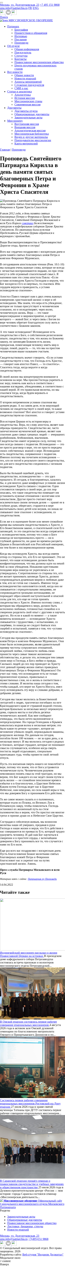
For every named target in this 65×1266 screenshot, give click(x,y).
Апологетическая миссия (30, 130)
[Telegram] (3, 13)
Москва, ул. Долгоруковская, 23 (19, 4)
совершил (27, 223)
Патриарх (13, 26)
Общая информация (26, 49)
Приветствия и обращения (30, 32)
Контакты (20, 59)
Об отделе (13, 46)
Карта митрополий (26, 143)
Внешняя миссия (24, 127)
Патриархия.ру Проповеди (42, 879)
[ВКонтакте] (9, 13)
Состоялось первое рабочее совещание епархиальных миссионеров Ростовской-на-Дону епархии (30, 1103)
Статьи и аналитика (19, 91)
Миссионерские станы (28, 101)
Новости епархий (25, 78)
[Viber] (14, 13)
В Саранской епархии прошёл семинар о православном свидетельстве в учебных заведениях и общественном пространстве (32, 1184)
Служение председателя (29, 85)
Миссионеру (15, 120)
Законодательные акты (28, 117)
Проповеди (21, 42)
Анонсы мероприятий (28, 81)
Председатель (22, 52)
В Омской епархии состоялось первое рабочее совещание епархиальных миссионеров (28, 1023)
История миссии (24, 98)
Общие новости (24, 75)
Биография (21, 29)
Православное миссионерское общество (39, 62)
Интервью (20, 36)
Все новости (15, 72)
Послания (20, 39)
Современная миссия (27, 104)
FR (30, 8)
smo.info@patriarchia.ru (14, 8)
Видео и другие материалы (31, 137)
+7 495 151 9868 (50, 4)
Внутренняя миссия (26, 124)
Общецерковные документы (31, 114)
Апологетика (22, 94)
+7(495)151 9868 (38, 1239)
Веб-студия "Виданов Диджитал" (43, 1254)
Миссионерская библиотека (31, 133)
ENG (36, 8)
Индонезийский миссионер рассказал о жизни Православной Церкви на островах (28, 954)
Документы (14, 107)
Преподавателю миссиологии (32, 140)
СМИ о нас (21, 88)
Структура (20, 55)
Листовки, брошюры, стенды (25, 1226)
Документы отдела (26, 111)
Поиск (4, 17)
